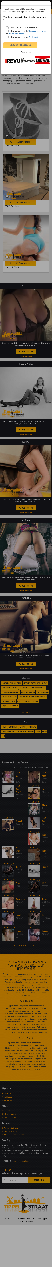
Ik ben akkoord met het (26, 37)
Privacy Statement (16, 34)
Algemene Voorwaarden (38, 31)
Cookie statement (35, 37)
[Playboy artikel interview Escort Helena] (26, 60)
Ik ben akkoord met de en (27, 32)
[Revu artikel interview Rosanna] (11, 61)
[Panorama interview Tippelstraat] (41, 60)
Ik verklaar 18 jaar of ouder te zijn (23, 28)
